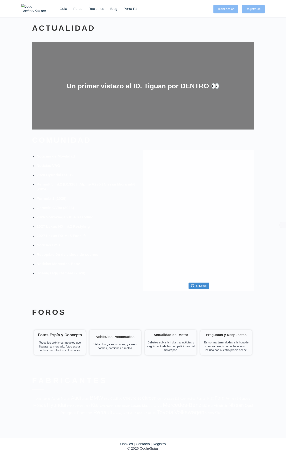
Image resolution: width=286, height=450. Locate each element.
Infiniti (70, 405)
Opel (249, 405)
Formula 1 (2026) (51, 198)
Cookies (126, 444)
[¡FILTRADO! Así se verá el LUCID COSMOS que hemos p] (198, 206)
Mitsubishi (221, 405)
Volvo (209, 413)
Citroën (149, 398)
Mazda (147, 406)
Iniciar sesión (226, 9)
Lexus (136, 406)
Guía (63, 9)
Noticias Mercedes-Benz (58, 264)
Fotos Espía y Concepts (60, 335)
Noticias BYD (48, 245)
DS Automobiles (185, 398)
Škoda (220, 413)
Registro (159, 444)
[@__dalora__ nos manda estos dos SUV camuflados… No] (161, 166)
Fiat (210, 398)
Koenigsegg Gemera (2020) (61, 273)
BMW (96, 398)
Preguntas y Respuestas (226, 335)
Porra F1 (130, 9)
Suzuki (151, 413)
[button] (207, 9)
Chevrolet (132, 398)
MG (204, 405)
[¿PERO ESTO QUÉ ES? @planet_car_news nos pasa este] (236, 168)
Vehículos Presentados (115, 337)
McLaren (158, 406)
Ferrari (201, 398)
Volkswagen (189, 412)
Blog (113, 9)
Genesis (244, 398)
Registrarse (253, 9)
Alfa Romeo (43, 398)
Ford (220, 398)
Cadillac (116, 398)
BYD (106, 398)
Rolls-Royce (119, 413)
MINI (210, 406)
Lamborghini (106, 405)
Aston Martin (61, 398)
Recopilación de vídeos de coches (67, 254)
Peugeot (68, 413)
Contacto (143, 444)
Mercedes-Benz (182, 405)
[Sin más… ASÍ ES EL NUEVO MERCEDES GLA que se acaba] (198, 163)
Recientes (96, 9)
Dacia (170, 398)
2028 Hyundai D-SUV (55, 175)
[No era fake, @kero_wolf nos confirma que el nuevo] (198, 245)
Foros (77, 9)
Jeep (87, 405)
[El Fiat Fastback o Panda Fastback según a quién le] (161, 256)
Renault (102, 412)
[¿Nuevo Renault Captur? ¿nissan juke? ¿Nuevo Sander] (236, 209)
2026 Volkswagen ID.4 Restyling (65, 217)
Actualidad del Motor (171, 335)
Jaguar (79, 405)
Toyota (165, 412)
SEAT (130, 413)
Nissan (236, 405)
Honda (39, 405)
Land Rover (122, 405)
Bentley (85, 399)
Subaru (140, 413)
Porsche (84, 413)
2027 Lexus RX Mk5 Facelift (61, 236)
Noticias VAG (48, 166)
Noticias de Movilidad (56, 156)
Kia (94, 405)
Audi (76, 398)
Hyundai (56, 405)
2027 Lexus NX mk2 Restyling (63, 226)
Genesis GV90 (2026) (55, 208)
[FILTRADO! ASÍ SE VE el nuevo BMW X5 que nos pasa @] (161, 200)
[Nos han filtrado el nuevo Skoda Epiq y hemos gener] (236, 256)
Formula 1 (231, 398)
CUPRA (161, 398)
